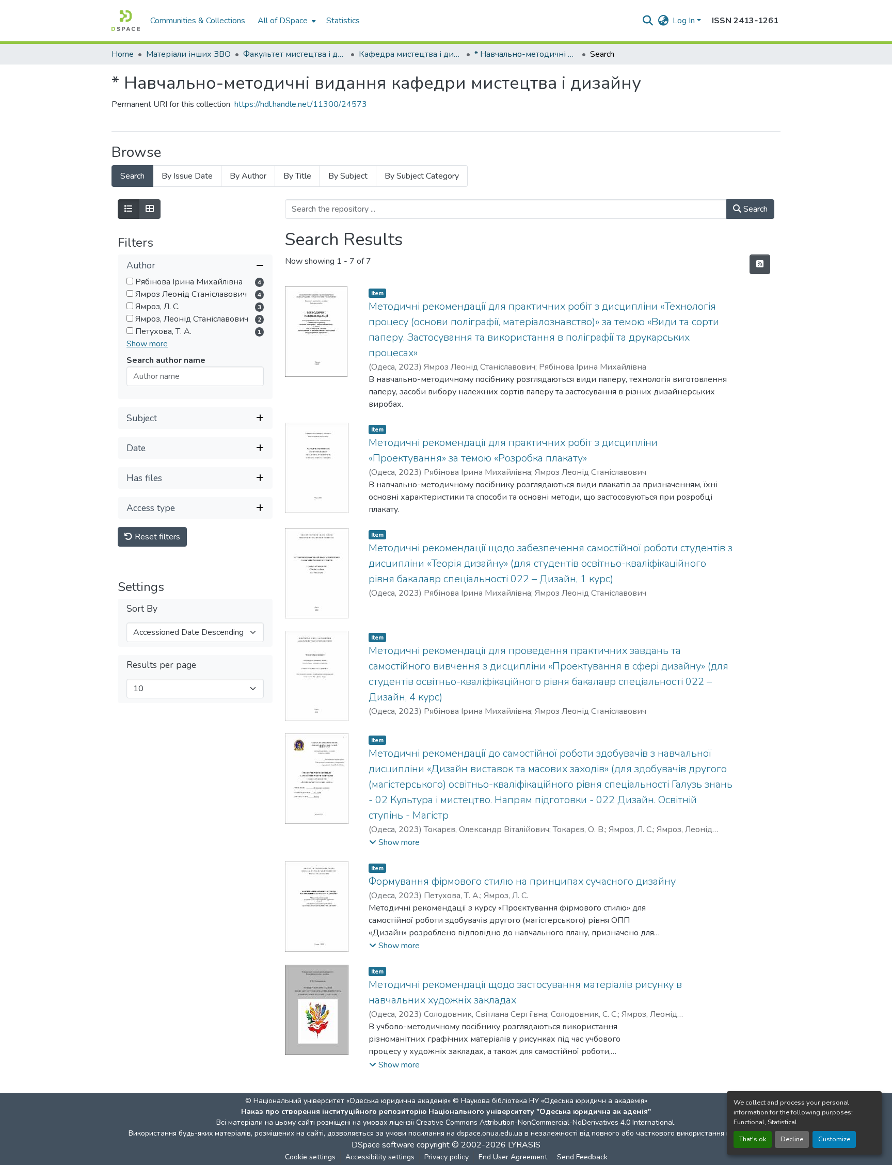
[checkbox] (129, 281)
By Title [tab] (297, 176)
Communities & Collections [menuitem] (197, 20)
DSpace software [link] (383, 1145)
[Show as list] (128, 209)
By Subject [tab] (348, 176)
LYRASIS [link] (524, 1145)
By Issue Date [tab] (187, 176)
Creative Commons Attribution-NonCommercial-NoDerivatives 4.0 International (545, 1122)
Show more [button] (147, 343)
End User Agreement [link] (513, 1157)
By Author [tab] (248, 176)
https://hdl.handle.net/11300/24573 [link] (300, 104)
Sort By (141, 608)
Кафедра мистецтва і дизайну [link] (410, 54)
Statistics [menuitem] (343, 20)
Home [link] (123, 54)
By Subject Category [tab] (422, 176)
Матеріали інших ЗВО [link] (188, 54)
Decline (791, 1139)
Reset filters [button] (156, 536)
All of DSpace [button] (283, 20)
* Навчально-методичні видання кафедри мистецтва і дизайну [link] (526, 54)
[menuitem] (286, 20)
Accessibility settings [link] (380, 1157)
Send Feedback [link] (582, 1157)
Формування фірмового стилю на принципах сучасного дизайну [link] (522, 881)
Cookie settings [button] (310, 1157)
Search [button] (754, 209)
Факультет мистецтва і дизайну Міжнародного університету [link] (294, 54)
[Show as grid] (150, 209)
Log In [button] (685, 20)
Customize (834, 1139)
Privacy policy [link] (446, 1157)
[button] (126, 20)
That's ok (752, 1139)
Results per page (161, 665)
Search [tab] (132, 176)
